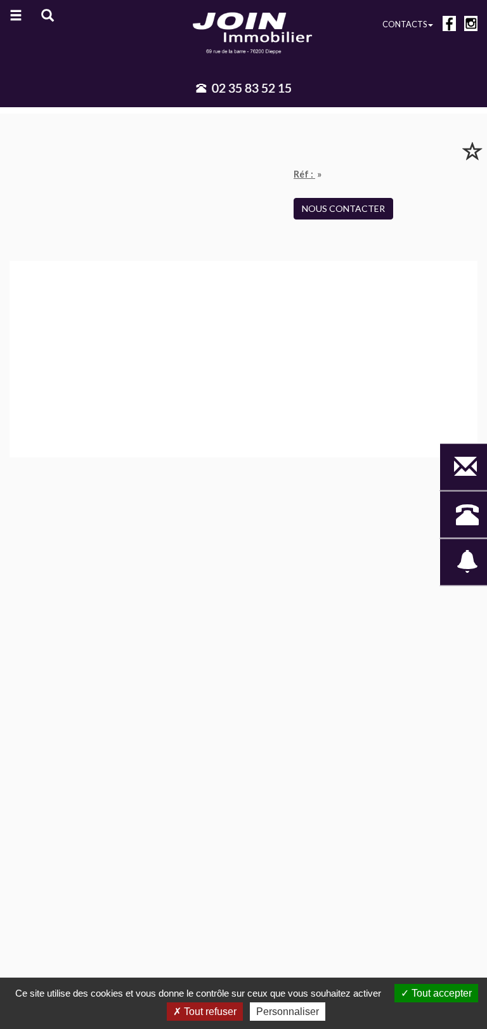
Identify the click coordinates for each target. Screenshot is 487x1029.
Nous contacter (343, 208)
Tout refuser (209, 1011)
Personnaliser (287, 1011)
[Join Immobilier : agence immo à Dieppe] (243, 31)
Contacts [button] (404, 24)
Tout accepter (440, 993)
